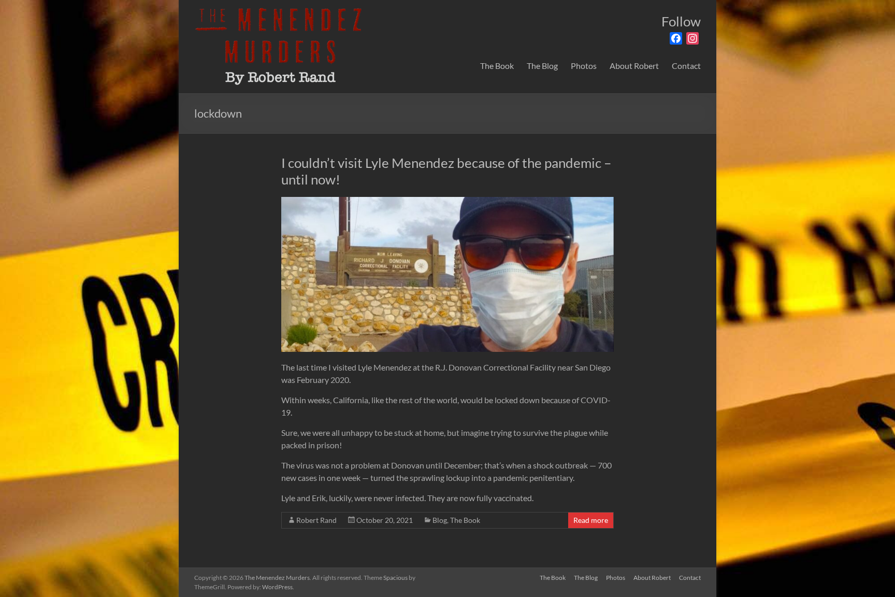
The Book (497, 65)
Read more (590, 520)
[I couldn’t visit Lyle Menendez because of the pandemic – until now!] (447, 202)
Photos (584, 65)
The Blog (542, 65)
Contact (686, 65)
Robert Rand (316, 520)
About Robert (634, 65)
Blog (439, 520)
